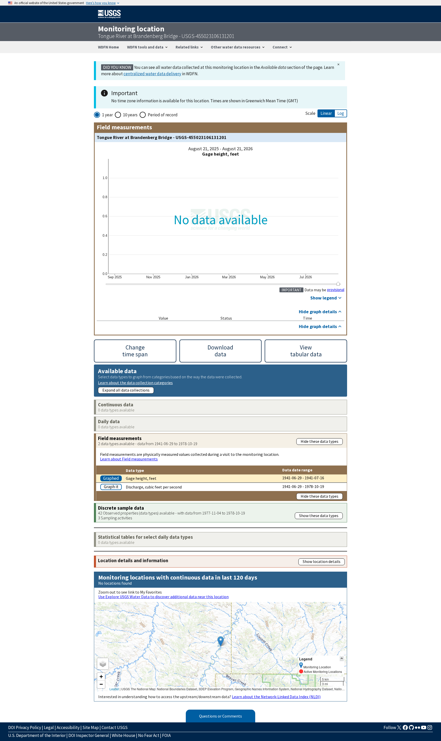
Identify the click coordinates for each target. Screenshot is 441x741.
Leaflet (114, 689)
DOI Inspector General (88, 735)
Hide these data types (319, 441)
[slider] (338, 283)
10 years (130, 115)
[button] (220, 641)
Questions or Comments (220, 716)
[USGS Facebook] (405, 729)
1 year (107, 115)
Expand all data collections (126, 390)
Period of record (163, 115)
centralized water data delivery (152, 74)
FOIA (166, 735)
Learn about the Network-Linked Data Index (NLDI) (276, 696)
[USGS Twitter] (399, 729)
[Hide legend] (342, 658)
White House (123, 735)
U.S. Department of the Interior (37, 735)
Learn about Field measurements (129, 458)
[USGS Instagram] (430, 729)
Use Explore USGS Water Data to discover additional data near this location (163, 596)
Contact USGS (115, 727)
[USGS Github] (411, 729)
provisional (335, 289)
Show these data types (318, 515)
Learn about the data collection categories (135, 382)
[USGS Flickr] (417, 729)
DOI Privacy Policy (24, 727)
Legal (49, 727)
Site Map (90, 727)
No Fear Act (148, 735)
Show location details (321, 561)
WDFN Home (108, 47)
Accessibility (68, 727)
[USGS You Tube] (424, 729)
